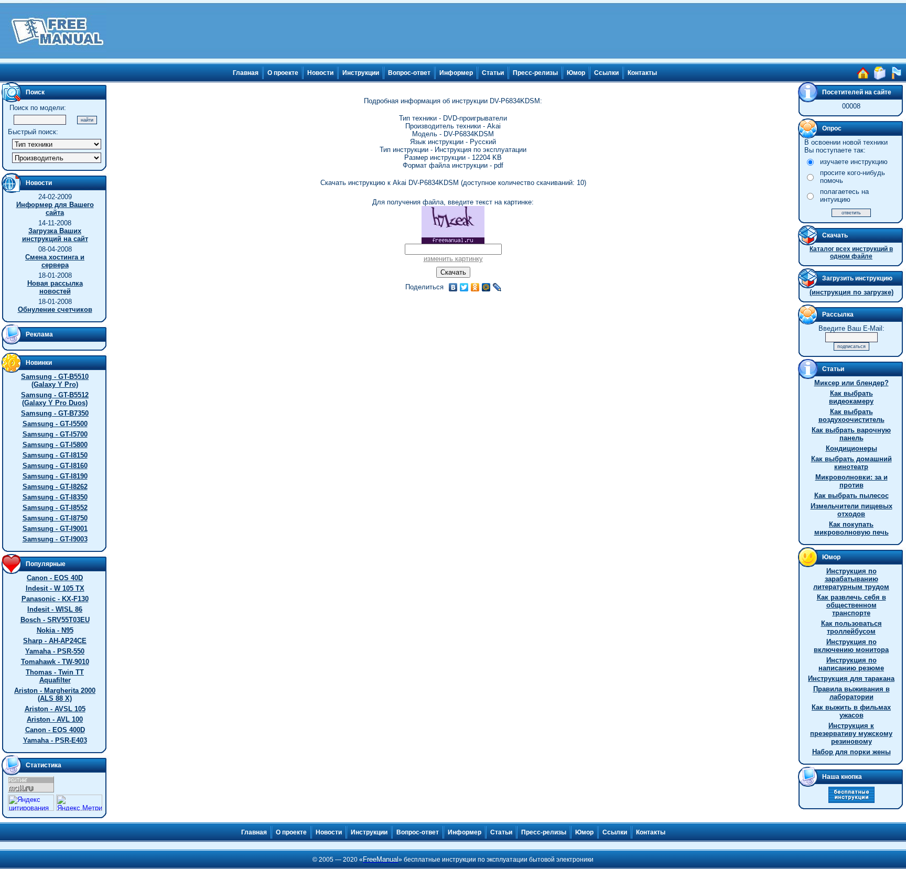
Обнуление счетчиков (55, 309)
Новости (320, 73)
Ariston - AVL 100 (55, 719)
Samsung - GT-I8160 (55, 466)
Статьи (493, 73)
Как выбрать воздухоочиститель (851, 415)
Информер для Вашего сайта (55, 208)
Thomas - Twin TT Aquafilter (55, 676)
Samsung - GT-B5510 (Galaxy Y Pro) (55, 380)
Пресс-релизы (535, 73)
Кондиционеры (851, 448)
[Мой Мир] (486, 287)
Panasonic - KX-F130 (55, 599)
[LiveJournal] (497, 287)
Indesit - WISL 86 (54, 609)
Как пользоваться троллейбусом (851, 627)
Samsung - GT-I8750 (55, 518)
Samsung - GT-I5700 (55, 434)
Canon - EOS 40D (55, 578)
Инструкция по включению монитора (851, 646)
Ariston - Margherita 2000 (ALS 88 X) (54, 694)
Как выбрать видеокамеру (851, 397)
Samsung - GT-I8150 (55, 455)
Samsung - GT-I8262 (55, 487)
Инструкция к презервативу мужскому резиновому (851, 733)
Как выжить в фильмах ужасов (851, 711)
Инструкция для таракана (851, 678)
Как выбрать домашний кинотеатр (851, 463)
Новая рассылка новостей (55, 287)
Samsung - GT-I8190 (55, 476)
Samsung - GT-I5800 (55, 445)
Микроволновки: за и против (851, 481)
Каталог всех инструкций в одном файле (851, 252)
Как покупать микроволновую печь (851, 528)
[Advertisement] (506, 31)
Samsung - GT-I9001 (55, 529)
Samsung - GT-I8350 (55, 497)
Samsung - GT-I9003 (55, 539)
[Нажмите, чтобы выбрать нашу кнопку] (851, 801)
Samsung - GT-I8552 (55, 508)
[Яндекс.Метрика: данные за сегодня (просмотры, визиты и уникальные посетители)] (79, 803)
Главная (245, 73)
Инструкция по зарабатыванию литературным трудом (851, 579)
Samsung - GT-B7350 (55, 413)
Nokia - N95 (55, 630)
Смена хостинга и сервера (54, 261)
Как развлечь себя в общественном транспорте (851, 605)
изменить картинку (453, 259)
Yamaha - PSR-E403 (55, 740)
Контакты (642, 73)
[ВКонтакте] (453, 287)
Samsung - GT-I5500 (55, 424)
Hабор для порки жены (851, 752)
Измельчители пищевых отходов (851, 510)
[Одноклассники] (475, 287)
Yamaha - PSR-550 (54, 651)
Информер (456, 73)
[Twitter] (464, 287)
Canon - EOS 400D (55, 730)
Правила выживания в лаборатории (851, 693)
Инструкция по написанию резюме (851, 664)
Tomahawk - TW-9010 (55, 662)
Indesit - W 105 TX (55, 588)
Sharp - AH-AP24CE (55, 641)
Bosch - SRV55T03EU (55, 620)
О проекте (282, 73)
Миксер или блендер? (851, 383)
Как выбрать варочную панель (851, 434)
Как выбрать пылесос (851, 495)
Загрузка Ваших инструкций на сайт (55, 235)
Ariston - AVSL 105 (55, 709)
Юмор (576, 73)
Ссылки (606, 73)
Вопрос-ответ (409, 73)
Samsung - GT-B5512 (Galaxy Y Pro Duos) (55, 399)
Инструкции (360, 73)
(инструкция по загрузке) (851, 292)
